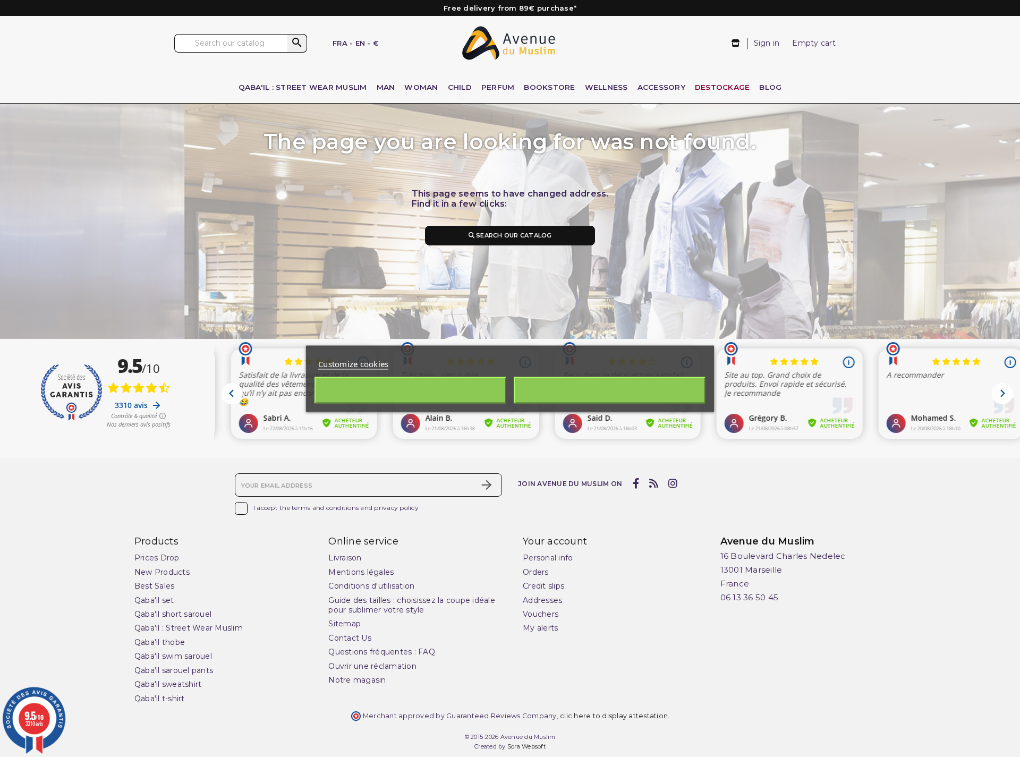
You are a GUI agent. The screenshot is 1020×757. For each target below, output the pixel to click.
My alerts (540, 628)
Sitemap (344, 623)
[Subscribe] (486, 485)
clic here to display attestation (614, 716)
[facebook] (635, 484)
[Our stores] (736, 43)
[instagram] (673, 484)
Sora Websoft (526, 746)
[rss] (653, 484)
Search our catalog (513, 235)
